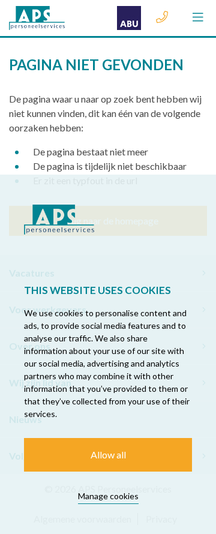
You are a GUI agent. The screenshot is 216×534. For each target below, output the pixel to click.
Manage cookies (108, 496)
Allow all (108, 454)
